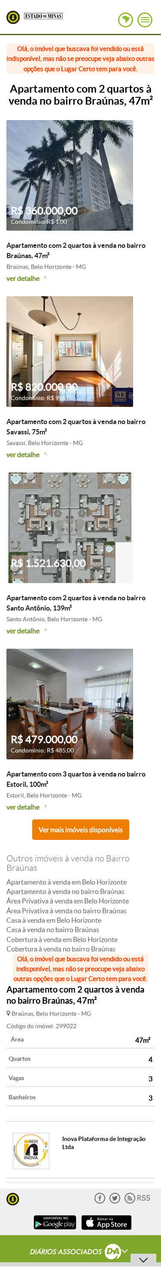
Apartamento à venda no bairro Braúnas (65, 891)
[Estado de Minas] (43, 15)
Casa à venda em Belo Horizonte (53, 920)
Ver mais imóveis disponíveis (81, 830)
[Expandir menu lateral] (144, 19)
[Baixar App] (55, 1231)
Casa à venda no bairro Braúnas (52, 929)
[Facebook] (99, 1201)
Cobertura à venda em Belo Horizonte (62, 939)
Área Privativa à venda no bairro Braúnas (66, 911)
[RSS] (137, 1201)
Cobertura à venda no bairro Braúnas (60, 949)
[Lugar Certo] (12, 1198)
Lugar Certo (13, 17)
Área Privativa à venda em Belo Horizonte (67, 901)
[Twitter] (114, 1201)
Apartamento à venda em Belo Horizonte (66, 882)
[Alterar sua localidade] (125, 19)
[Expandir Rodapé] (80, 1253)
